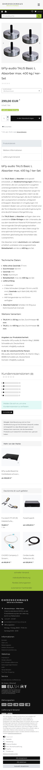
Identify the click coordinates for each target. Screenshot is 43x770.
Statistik (9, 739)
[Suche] (39, 16)
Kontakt (4, 640)
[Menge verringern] (7, 119)
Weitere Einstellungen (10, 754)
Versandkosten (21, 132)
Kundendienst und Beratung (11, 680)
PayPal (8, 749)
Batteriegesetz (6, 645)
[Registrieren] (6, 11)
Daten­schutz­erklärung (14, 733)
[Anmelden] (2, 11)
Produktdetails (9, 143)
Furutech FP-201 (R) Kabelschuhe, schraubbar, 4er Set (10, 519)
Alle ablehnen (21, 762)
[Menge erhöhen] (7, 117)
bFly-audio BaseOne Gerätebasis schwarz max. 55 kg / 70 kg (10, 472)
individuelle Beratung (21, 578)
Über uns (5, 642)
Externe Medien (11, 744)
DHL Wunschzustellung (14, 746)
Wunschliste (7, 126)
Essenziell (9, 737)
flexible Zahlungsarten (21, 583)
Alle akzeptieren (21, 758)
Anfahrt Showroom (8, 647)
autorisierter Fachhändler (21, 588)
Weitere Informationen (12, 150)
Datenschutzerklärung (9, 650)
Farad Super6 (28, 518)
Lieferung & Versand (11, 157)
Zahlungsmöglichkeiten (10, 665)
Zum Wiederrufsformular (10, 662)
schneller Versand (21, 573)
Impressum (5, 657)
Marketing (9, 741)
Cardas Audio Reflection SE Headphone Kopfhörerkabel (29, 556)
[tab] (22, 143)
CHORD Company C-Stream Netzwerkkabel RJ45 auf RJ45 (10, 556)
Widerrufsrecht (6, 660)
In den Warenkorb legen (25, 118)
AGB (3, 667)
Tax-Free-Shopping (8, 672)
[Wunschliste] (32, 11)
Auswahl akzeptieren (21, 766)
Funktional (9, 751)
